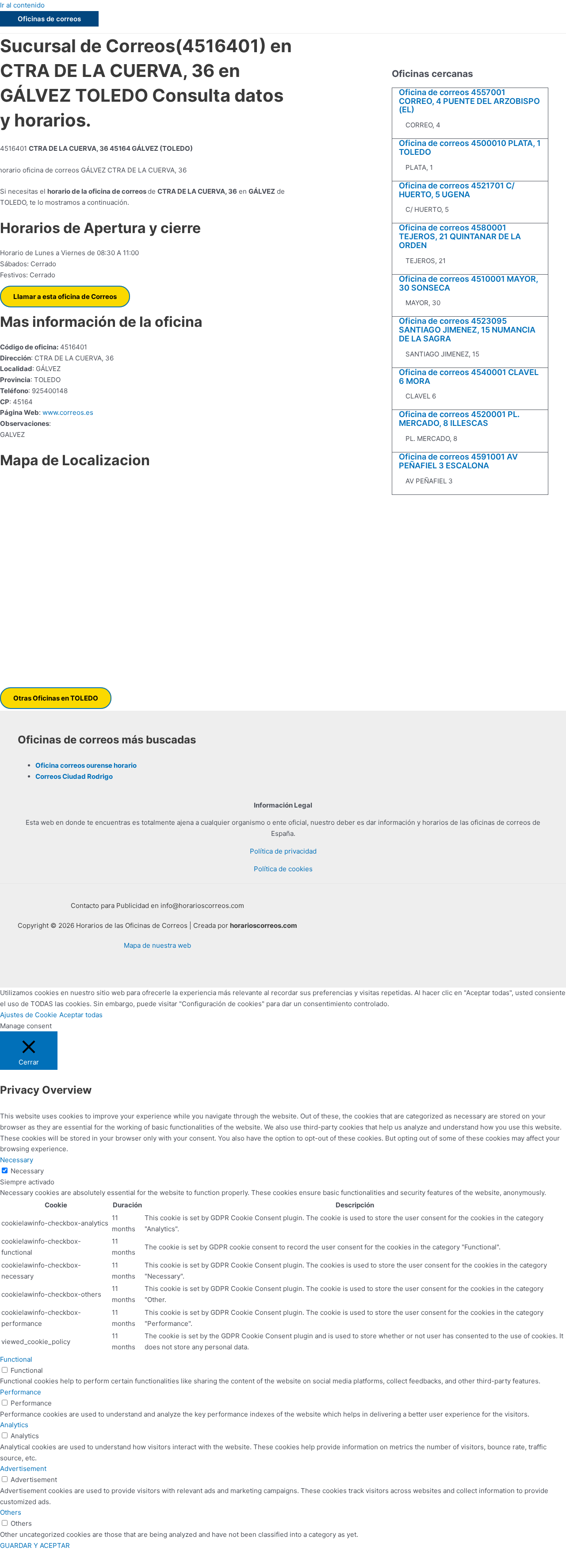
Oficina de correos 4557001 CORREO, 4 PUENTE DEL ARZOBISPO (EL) (469, 101)
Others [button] (10, 1512)
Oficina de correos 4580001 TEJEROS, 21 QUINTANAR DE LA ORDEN (460, 236)
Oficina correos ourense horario (86, 765)
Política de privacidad (283, 851)
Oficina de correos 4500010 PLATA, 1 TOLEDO (470, 147)
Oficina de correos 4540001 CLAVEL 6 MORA (469, 377)
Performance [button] (20, 1392)
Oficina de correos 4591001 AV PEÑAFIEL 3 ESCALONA (458, 461)
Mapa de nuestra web (157, 945)
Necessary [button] (16, 1160)
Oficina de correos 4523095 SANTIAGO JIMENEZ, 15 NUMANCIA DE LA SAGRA (467, 329)
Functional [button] (16, 1359)
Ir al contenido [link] (22, 5)
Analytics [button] (14, 1425)
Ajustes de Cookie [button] (28, 1015)
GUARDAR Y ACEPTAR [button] (35, 1545)
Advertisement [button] (23, 1468)
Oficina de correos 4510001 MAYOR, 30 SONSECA (468, 283)
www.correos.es (67, 412)
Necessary (27, 1171)
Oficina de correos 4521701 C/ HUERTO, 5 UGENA (457, 190)
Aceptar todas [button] (81, 1015)
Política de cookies (283, 869)
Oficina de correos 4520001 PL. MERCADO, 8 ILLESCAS (459, 419)
